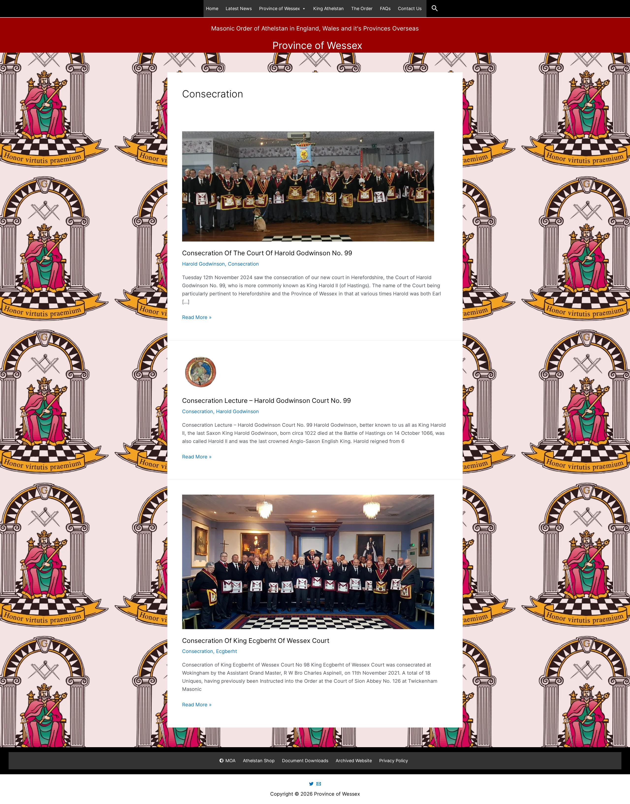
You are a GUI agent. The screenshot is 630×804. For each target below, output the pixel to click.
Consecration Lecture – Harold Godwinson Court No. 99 (266, 400)
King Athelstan (328, 8)
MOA (230, 760)
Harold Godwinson (203, 264)
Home (212, 8)
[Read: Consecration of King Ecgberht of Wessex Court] (308, 561)
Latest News (239, 8)
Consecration (243, 264)
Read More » (197, 317)
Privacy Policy (393, 760)
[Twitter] (311, 784)
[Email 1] (318, 784)
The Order (362, 8)
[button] (434, 8)
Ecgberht (226, 651)
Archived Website (354, 760)
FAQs (385, 8)
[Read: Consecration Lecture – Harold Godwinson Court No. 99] (200, 372)
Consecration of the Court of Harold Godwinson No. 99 (267, 253)
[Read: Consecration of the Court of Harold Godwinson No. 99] (308, 186)
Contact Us (410, 8)
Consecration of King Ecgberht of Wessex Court (255, 640)
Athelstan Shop (259, 760)
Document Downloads (305, 760)
